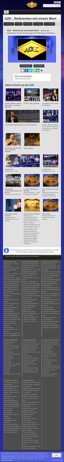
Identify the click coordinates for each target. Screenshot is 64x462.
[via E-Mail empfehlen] (22, 70)
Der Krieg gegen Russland (11, 287)
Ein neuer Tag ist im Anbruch (31, 436)
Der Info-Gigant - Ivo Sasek (30, 428)
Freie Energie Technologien (30, 358)
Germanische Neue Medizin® (51, 311)
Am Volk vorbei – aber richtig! (31, 283)
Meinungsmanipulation (29, 311)
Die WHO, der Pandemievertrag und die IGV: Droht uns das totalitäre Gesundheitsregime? (51, 273)
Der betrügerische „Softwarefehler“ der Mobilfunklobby (48, 348)
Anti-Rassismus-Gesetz (29, 319)
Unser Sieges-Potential (29, 422)
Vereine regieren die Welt (11, 424)
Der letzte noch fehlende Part (31, 402)
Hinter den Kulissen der (29, 446)
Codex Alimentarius (48, 277)
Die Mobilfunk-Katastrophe (50, 360)
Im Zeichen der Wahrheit (30, 293)
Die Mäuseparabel (9, 352)
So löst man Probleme (29, 448)
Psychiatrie (7, 370)
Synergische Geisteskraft (30, 394)
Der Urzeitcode (27, 356)
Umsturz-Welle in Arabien (11, 307)
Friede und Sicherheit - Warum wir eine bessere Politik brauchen (12, 269)
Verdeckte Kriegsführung (10, 315)
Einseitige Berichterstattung (30, 303)
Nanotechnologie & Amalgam (50, 321)
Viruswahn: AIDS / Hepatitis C (51, 325)
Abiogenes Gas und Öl (29, 350)
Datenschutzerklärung (7, 460)
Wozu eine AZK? (27, 438)
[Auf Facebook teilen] (26, 70)
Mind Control (7, 360)
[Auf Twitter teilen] (30, 70)
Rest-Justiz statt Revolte (29, 299)
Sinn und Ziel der (28, 432)
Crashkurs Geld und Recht (11, 402)
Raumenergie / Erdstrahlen (30, 368)
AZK (34, 432)
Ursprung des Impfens (49, 323)
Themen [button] (18, 24)
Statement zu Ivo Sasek (29, 321)
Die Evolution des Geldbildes (11, 406)
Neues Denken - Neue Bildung (12, 364)
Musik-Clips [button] (37, 24)
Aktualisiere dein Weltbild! (30, 289)
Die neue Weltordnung (10, 321)
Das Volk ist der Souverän (30, 434)
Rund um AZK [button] (48, 24)
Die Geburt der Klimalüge (50, 354)
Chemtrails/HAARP (48, 352)
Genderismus (7, 350)
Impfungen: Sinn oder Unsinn (51, 327)
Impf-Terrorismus (47, 319)
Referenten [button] (27, 24)
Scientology (7, 372)
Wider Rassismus (28, 301)
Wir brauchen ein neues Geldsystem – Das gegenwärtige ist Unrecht (10, 398)
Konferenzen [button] (8, 24)
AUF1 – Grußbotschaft (29, 281)
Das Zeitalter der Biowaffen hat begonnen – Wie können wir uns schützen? (51, 295)
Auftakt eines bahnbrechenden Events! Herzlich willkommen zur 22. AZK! (31, 390)
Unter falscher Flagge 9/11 (30, 317)
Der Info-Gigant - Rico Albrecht (12, 426)
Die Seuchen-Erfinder (48, 309)
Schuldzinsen (7, 418)
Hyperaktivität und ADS (49, 317)
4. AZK (38, 446)
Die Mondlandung (28, 430)
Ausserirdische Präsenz (29, 426)
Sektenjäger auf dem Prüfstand (12, 374)
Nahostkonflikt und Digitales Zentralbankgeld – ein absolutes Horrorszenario (11, 388)
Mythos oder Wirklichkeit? (30, 313)
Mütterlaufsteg (8, 362)
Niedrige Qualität (23, 78)
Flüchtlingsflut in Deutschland (12, 313)
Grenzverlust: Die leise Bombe (31, 291)
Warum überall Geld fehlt (10, 432)
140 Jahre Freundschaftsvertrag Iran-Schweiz (11, 299)
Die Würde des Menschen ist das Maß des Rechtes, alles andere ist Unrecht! (31, 265)
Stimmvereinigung (28, 315)
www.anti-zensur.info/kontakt (12, 194)
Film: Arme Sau (8, 408)
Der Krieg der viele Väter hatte (12, 319)
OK (56, 455)
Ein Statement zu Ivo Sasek (30, 440)
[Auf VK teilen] (38, 70)
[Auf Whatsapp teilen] (34, 70)
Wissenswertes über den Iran (12, 317)
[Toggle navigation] (6, 12)
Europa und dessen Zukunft (11, 285)
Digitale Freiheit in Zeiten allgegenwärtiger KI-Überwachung (30, 414)
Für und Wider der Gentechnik (51, 366)
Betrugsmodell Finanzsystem (11, 404)
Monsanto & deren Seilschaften (51, 368)
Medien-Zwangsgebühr (29, 305)
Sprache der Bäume (48, 376)
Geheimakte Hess (8, 327)
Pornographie (7, 368)
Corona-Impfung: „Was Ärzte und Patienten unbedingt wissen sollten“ (51, 289)
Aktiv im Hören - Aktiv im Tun (31, 424)
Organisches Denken (9, 366)
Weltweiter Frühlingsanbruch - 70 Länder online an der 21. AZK (31, 398)
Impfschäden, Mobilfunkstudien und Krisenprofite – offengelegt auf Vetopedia (31, 384)
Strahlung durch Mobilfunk (50, 374)
